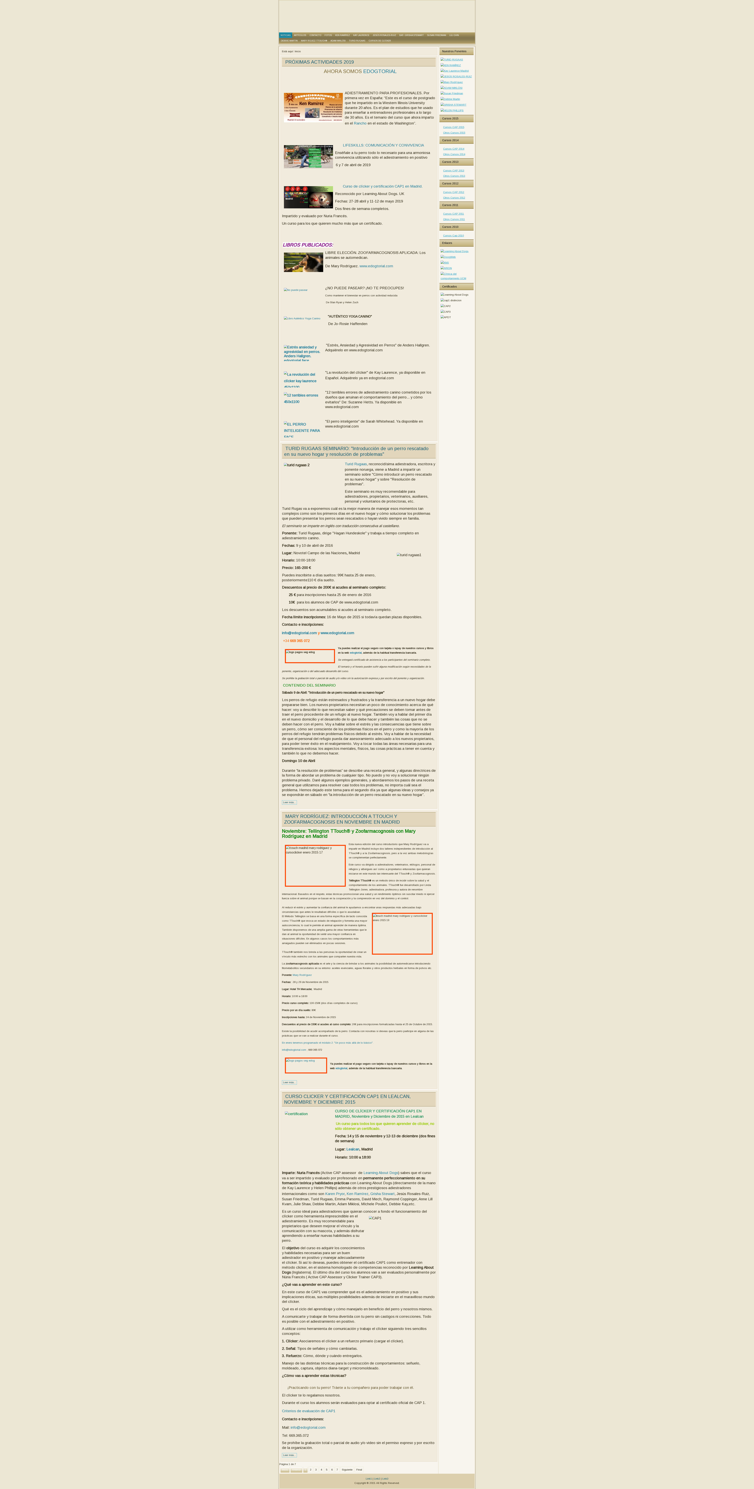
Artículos (300, 35)
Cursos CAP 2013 (453, 170)
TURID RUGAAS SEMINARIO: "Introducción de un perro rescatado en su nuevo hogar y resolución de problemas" (356, 451)
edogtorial (355, 652)
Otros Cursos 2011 (454, 219)
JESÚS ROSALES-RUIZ (384, 35)
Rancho (360, 123)
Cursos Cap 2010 (453, 235)
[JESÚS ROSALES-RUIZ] (456, 76)
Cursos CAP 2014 (453, 148)
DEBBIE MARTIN (289, 40)
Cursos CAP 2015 (453, 127)
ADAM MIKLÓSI (338, 40)
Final (359, 1469)
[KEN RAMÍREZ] (450, 65)
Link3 (385, 1478)
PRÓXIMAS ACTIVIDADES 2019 (319, 62)
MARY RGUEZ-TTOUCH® (314, 40)
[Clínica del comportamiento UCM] (456, 278)
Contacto (315, 35)
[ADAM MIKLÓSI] (451, 87)
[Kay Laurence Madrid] (454, 70)
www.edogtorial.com (376, 266)
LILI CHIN (454, 35)
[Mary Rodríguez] (451, 82)
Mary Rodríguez (302, 974)
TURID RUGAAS (357, 40)
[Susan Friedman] (452, 93)
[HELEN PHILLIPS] (452, 110)
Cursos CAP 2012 (453, 192)
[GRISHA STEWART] (453, 104)
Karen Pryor (335, 1194)
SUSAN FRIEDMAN (436, 35)
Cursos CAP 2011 (453, 213)
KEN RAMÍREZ (342, 35)
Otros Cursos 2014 (454, 154)
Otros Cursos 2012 (454, 197)
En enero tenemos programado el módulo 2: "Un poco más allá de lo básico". (327, 1042)
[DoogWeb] (448, 256)
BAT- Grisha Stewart (411, 35)
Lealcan (352, 1149)
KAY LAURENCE (361, 35)
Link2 (377, 1478)
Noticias (286, 35)
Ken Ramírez (357, 1194)
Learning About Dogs (380, 1173)
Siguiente (347, 1469)
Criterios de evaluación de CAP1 (308, 1411)
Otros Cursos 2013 (454, 175)
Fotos (328, 35)
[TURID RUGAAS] (452, 59)
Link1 (369, 1478)
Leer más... (289, 802)
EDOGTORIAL (380, 71)
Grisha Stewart (382, 1194)
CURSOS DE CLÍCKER (380, 40)
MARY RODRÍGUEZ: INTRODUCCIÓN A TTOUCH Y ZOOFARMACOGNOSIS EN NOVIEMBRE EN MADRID (342, 819)
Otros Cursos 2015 (454, 132)
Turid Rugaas (356, 464)
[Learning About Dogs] (454, 251)
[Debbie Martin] (450, 99)
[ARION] (446, 268)
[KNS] (444, 262)
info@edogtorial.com (299, 633)
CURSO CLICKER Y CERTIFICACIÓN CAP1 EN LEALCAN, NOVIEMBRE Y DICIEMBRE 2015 (347, 1099)
